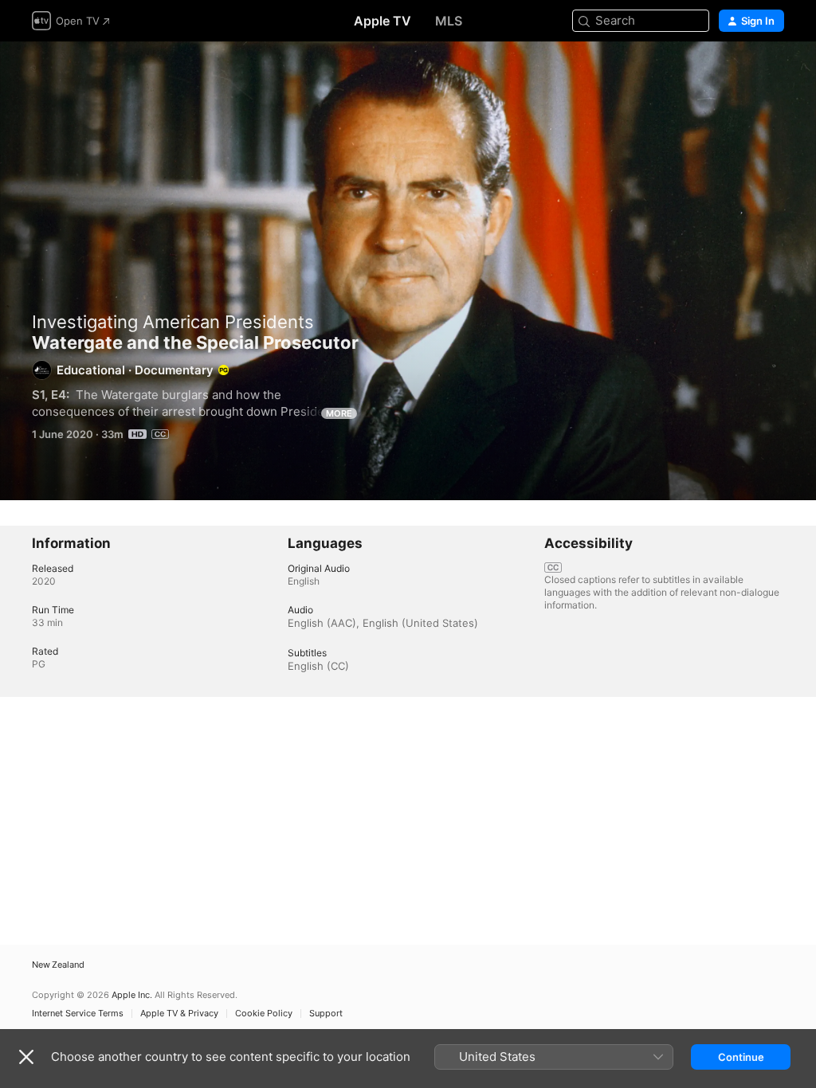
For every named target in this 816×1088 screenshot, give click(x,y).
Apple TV (382, 21)
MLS (448, 21)
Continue (741, 1057)
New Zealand (58, 965)
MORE (339, 413)
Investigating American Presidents (173, 321)
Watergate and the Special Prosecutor (408, 270)
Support (326, 1013)
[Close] (26, 1057)
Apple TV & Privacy (179, 1013)
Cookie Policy (263, 1013)
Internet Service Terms (78, 1013)
